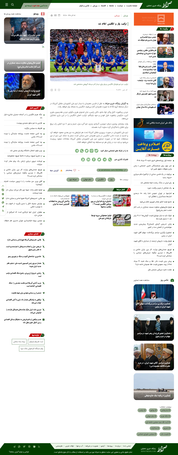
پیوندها (110, 446)
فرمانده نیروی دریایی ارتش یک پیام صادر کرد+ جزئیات (23, 163)
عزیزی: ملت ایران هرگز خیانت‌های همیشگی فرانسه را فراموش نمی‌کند (23, 311)
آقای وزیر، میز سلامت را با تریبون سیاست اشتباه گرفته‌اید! (23, 183)
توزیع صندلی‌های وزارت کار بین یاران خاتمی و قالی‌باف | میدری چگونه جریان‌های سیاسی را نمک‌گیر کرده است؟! (153, 253)
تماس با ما (127, 446)
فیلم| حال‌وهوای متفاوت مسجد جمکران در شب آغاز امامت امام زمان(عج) (153, 209)
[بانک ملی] (154, 123)
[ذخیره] (59, 15)
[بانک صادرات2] (154, 134)
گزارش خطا (54, 170)
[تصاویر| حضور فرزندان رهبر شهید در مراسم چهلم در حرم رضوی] (154, 327)
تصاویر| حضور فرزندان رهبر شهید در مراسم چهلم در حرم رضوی (153, 335)
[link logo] (160, 4)
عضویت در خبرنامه (91, 446)
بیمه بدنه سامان (19, 341)
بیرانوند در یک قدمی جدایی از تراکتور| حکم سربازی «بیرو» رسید (153, 176)
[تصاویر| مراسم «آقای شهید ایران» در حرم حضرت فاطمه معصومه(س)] (154, 357)
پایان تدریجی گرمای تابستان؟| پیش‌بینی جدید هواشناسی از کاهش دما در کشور (153, 226)
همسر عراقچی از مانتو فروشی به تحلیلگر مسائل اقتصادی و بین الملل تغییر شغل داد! (22, 321)
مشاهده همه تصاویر (141, 280)
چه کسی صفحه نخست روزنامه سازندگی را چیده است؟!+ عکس (23, 135)
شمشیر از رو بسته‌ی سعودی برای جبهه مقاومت (26, 293)
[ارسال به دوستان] (55, 15)
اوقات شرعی (69, 446)
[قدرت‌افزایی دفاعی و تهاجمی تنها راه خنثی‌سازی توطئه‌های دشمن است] (165, 52)
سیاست (120, 5)
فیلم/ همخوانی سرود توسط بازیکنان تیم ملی (101, 217)
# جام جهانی (151, 416)
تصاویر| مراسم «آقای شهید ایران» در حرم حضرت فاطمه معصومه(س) (154, 364)
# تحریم (167, 428)
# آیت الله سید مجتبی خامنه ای (158, 422)
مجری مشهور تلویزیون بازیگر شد (146, 95)
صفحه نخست (131, 5)
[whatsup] (110, 159)
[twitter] (99, 159)
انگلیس (100, 179)
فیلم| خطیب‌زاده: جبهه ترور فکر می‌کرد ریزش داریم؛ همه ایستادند (25, 37)
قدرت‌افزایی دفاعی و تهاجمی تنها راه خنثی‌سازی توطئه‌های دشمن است (146, 53)
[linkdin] (88, 159)
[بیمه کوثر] (154, 146)
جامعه (111, 5)
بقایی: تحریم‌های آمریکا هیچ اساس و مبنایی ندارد (24, 198)
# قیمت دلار (165, 434)
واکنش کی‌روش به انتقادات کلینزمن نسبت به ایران (59, 203)
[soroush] (83, 159)
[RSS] (3, 211)
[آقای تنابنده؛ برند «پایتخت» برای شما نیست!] (165, 82)
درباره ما (118, 446)
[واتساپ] (3, 202)
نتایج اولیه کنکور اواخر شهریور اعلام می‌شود (156, 201)
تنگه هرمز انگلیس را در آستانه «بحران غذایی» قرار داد (23, 116)
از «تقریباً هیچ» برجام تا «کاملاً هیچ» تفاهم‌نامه (24, 156)
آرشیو (103, 446)
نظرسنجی (59, 446)
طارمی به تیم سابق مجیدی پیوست (29, 123)
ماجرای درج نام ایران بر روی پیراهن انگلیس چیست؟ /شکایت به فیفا (101, 204)
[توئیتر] (3, 198)
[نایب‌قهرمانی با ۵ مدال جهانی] (165, 109)
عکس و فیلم (84, 5)
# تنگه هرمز (165, 416)
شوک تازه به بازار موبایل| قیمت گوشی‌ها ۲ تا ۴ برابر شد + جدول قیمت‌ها (153, 217)
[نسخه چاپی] (51, 15)
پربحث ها (152, 155)
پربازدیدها (167, 155)
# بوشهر (153, 410)
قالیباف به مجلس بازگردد (33, 128)
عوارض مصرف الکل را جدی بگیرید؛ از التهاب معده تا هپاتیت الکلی (23, 205)
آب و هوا (79, 446)
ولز (111, 179)
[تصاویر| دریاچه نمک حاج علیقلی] (154, 386)
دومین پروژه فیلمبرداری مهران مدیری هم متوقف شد (147, 38)
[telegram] (104, 159)
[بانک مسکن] (154, 19)
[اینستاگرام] (3, 194)
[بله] (3, 190)
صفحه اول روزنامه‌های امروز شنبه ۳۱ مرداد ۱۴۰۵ (154, 160)
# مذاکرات (155, 428)
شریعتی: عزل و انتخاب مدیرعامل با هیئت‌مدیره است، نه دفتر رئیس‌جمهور (23, 248)
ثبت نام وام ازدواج (36, 341)
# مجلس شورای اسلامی (147, 434)
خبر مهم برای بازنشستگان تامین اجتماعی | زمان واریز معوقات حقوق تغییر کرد (153, 167)
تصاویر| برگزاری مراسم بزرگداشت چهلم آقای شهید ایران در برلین (153, 234)
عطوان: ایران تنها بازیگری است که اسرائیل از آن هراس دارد (23, 214)
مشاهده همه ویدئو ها (12, 14)
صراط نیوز (73, 179)
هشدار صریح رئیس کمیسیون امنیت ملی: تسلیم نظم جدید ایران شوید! (24, 265)
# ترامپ (142, 410)
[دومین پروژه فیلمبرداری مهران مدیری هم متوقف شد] (165, 39)
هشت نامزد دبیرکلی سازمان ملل (160, 269)
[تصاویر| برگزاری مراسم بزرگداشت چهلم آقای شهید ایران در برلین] (154, 297)
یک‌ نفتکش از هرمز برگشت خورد (159, 188)
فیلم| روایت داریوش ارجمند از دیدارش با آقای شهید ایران (153, 243)
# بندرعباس (165, 410)
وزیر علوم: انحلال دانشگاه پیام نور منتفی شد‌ (26, 150)
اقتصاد (103, 5)
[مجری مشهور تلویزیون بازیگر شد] (165, 95)
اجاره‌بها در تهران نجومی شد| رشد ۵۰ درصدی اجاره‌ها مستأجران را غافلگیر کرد (153, 195)
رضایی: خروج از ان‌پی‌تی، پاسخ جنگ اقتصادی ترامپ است (23, 275)
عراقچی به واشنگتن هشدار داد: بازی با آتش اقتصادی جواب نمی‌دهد (23, 301)
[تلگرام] (3, 206)
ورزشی (116, 15)
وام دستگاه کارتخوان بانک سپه (32, 348)
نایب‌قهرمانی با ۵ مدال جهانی (146, 107)
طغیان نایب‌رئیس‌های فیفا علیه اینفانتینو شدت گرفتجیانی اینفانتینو (147, 69)
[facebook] (94, 159)
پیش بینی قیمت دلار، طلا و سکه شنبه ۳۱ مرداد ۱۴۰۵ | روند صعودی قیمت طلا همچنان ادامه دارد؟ (153, 263)
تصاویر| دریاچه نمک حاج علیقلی (157, 395)
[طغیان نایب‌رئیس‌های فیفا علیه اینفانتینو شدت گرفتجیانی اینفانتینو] (165, 66)
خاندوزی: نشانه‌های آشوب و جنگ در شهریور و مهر (24, 256)
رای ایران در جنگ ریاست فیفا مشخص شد (156, 182)
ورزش (95, 5)
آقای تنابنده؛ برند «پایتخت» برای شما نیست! (146, 82)
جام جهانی (87, 179)
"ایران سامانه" (14, 452)
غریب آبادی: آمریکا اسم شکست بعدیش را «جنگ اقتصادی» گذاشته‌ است (25, 284)
